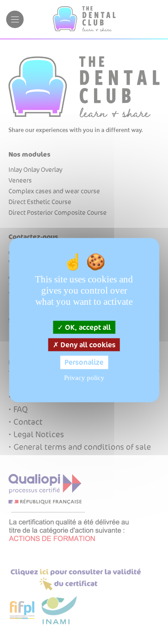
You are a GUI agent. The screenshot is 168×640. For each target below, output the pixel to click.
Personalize (84, 362)
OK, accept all (87, 327)
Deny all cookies (87, 345)
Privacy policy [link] (84, 377)
